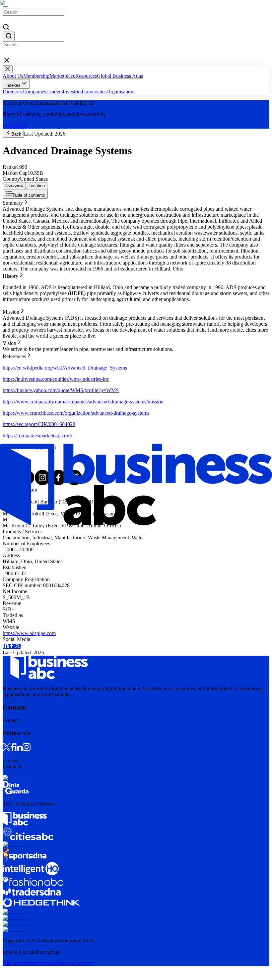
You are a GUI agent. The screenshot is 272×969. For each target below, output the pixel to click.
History (10, 207)
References (14, 225)
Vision (9, 219)
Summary (13, 201)
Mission (11, 213)
